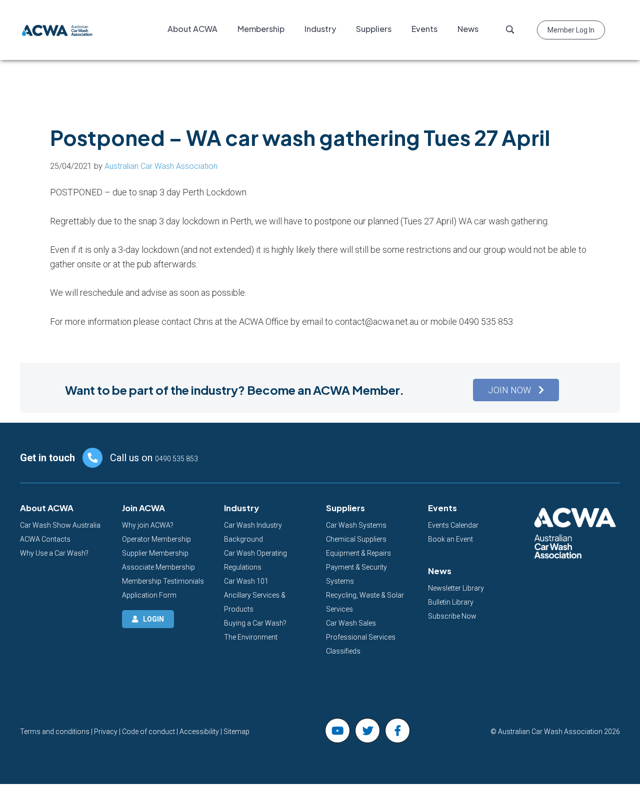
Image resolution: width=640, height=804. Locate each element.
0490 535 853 (176, 459)
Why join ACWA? (148, 525)
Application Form (149, 595)
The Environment (251, 637)
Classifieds (343, 651)
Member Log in (571, 30)
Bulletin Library (451, 602)
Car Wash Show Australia (60, 525)
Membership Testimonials (163, 581)
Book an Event (450, 539)
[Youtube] (337, 730)
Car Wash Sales (351, 623)
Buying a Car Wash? (255, 623)
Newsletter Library (456, 588)
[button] (516, 390)
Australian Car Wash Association (57, 30)
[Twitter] (367, 730)
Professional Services (361, 637)
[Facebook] (397, 730)
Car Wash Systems (356, 525)
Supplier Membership (155, 553)
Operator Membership (156, 539)
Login (153, 619)
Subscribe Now (452, 616)
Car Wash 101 (246, 581)
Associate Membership (158, 567)
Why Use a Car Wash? (54, 553)
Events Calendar (453, 525)
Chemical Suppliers (356, 539)
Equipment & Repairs (358, 553)
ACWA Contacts (45, 539)
